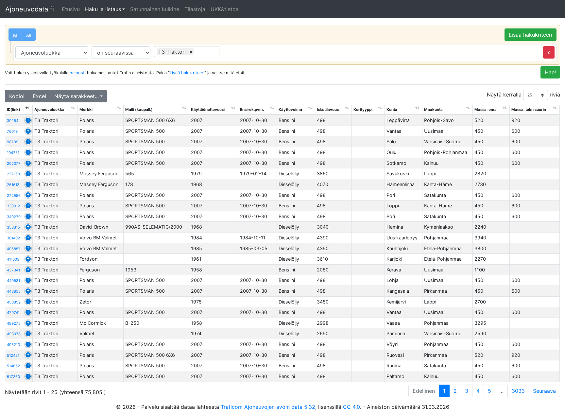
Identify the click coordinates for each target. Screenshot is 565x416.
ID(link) (13, 109)
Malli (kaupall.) (139, 109)
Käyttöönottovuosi (208, 109)
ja (15, 34)
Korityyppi (362, 109)
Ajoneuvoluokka (49, 109)
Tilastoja (194, 9)
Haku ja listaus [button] (103, 9)
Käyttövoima (290, 109)
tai (28, 34)
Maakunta (433, 109)
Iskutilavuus (328, 109)
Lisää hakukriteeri (530, 34)
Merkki (86, 109)
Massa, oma (485, 109)
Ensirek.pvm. (252, 109)
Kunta (391, 109)
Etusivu (71, 9)
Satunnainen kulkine (154, 9)
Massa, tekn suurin (528, 109)
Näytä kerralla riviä (523, 94)
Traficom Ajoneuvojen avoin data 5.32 (268, 407)
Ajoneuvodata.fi (29, 9)
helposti (78, 72)
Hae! (550, 72)
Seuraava (544, 391)
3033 (518, 391)
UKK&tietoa (225, 9)
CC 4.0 (351, 407)
